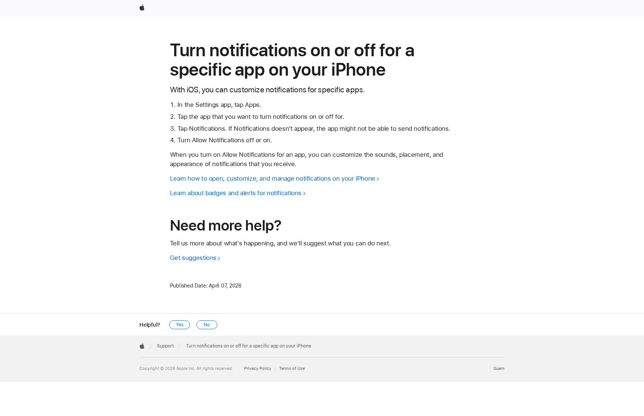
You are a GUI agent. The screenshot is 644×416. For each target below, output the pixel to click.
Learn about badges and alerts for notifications (236, 193)
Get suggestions (193, 257)
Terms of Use (292, 368)
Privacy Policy (257, 368)
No (207, 324)
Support (165, 346)
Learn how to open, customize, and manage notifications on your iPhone (272, 178)
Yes (179, 324)
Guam (499, 368)
